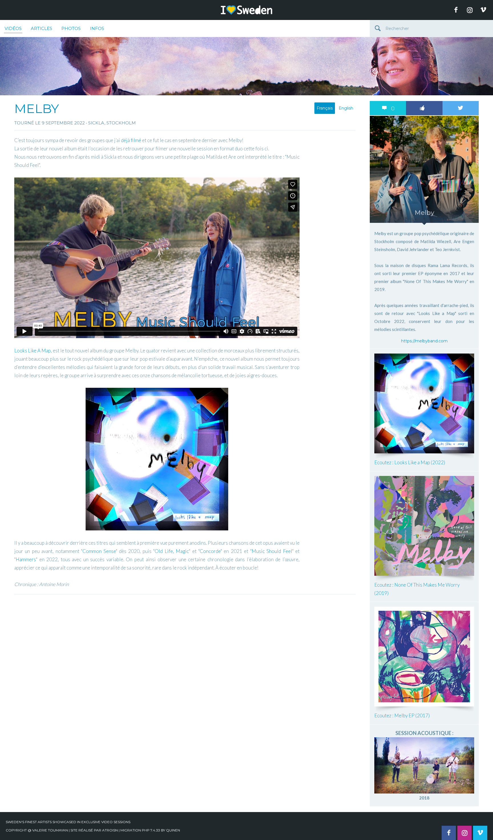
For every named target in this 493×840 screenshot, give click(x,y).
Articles (41, 28)
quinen (173, 830)
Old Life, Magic (172, 551)
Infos (97, 28)
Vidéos (13, 28)
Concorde (210, 551)
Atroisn (110, 830)
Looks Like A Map (32, 351)
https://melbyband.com (424, 341)
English (346, 108)
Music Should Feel (272, 551)
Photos (71, 28)
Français (325, 108)
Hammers (26, 559)
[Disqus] (184, 668)
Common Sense (99, 551)
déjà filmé (131, 140)
